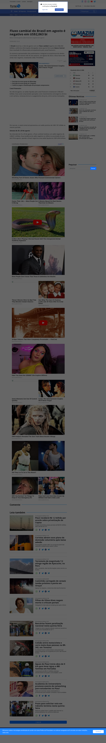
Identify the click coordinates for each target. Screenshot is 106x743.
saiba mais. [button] (5, 732)
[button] (91, 731)
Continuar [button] (98, 731)
